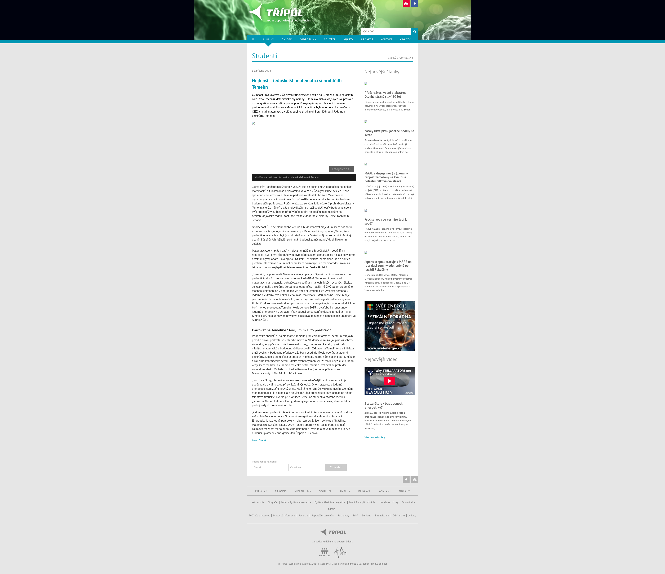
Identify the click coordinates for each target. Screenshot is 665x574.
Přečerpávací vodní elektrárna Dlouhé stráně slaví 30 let (385, 94)
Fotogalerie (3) (342, 169)
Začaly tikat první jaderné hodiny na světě (389, 133)
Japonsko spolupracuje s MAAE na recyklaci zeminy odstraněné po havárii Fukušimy (388, 266)
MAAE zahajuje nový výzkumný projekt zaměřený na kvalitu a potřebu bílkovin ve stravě (386, 177)
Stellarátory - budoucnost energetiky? (383, 405)
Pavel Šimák (259, 440)
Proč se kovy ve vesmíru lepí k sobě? (385, 221)
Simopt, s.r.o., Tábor (358, 563)
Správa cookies (379, 563)
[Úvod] (257, 40)
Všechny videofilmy (375, 437)
